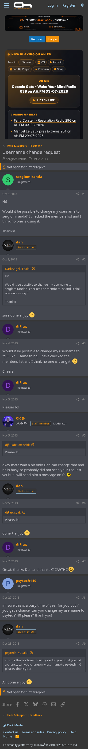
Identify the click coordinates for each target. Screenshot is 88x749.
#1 (84, 194)
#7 (84, 561)
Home (7, 736)
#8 (84, 598)
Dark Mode (14, 725)
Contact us (10, 732)
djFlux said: (13, 512)
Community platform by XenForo (40, 745)
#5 (84, 435)
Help (73, 732)
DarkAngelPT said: (17, 269)
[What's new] (82, 5)
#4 (84, 399)
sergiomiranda (16, 159)
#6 (84, 503)
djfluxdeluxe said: (17, 445)
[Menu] (6, 5)
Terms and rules (33, 732)
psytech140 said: (16, 652)
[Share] (77, 194)
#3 (84, 343)
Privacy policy (56, 732)
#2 (84, 259)
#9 (84, 644)
